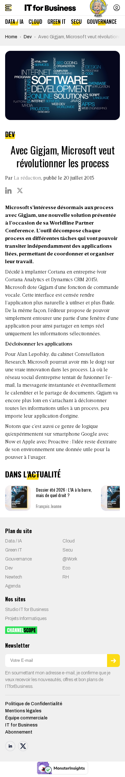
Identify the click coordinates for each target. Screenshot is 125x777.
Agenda (13, 586)
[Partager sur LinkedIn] (8, 190)
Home (11, 36)
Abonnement (18, 732)
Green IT (56, 21)
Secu (76, 21)
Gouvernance (102, 21)
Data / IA (14, 21)
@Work (70, 559)
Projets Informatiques (25, 618)
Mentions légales (23, 710)
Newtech (13, 577)
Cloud (35, 21)
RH (66, 577)
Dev (28, 36)
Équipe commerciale (26, 718)
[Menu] (8, 8)
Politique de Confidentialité (33, 703)
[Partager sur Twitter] (20, 190)
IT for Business (21, 725)
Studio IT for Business (26, 609)
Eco (66, 568)
